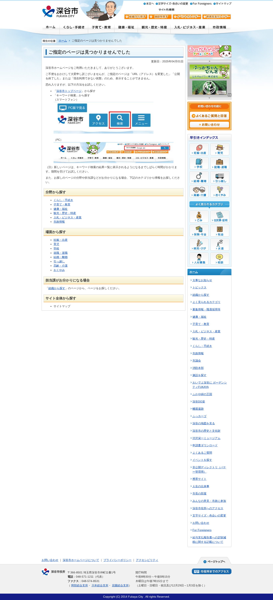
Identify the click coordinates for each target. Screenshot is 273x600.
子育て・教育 (62, 204)
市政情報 (59, 221)
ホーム (63, 40)
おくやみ (59, 270)
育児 (56, 244)
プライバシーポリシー (118, 560)
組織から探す (56, 288)
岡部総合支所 (79, 585)
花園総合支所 (120, 585)
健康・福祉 (61, 208)
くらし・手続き (63, 200)
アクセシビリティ (147, 560)
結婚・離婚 (61, 257)
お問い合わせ (50, 560)
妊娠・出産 (61, 239)
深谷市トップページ (69, 91)
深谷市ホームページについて (81, 560)
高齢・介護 (61, 265)
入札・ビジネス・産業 (68, 217)
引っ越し (59, 261)
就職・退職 (61, 252)
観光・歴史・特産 (65, 213)
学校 (56, 248)
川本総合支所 (100, 585)
